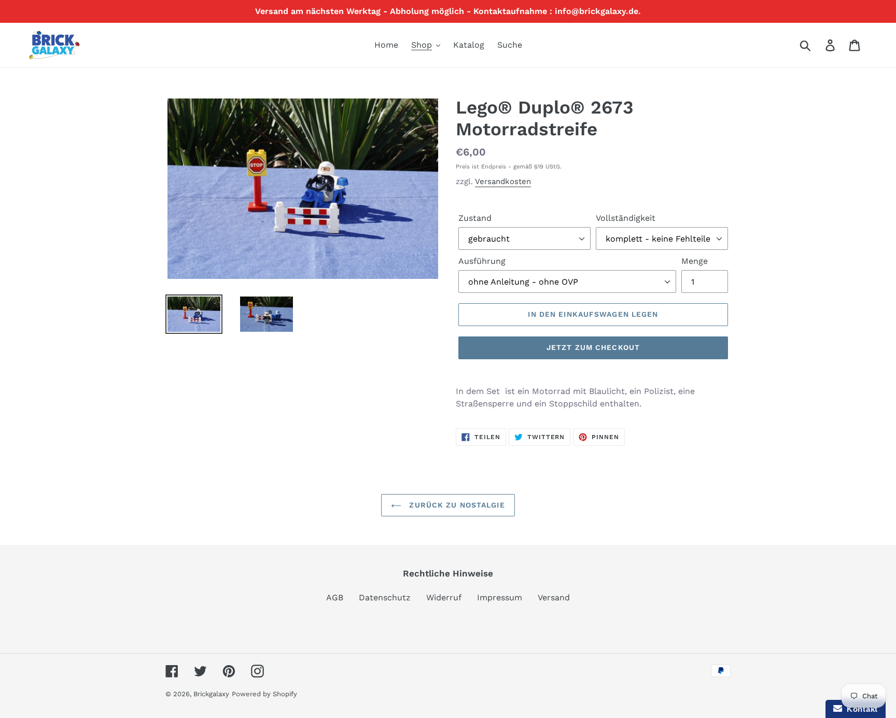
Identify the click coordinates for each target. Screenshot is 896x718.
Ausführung (482, 261)
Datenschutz (385, 597)
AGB (334, 597)
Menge (694, 261)
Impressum (499, 597)
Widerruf (443, 597)
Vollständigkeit (625, 218)
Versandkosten (503, 181)
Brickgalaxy (211, 694)
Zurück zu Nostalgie (456, 505)
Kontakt (860, 709)
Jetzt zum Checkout (593, 347)
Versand (554, 597)
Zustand (475, 218)
